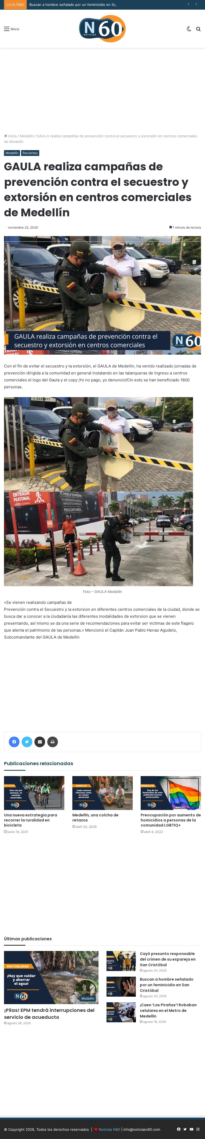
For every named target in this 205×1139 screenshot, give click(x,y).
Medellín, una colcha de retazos (95, 817)
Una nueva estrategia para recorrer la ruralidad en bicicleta (30, 820)
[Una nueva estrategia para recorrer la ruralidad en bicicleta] (34, 793)
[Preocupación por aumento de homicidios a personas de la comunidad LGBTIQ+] (171, 793)
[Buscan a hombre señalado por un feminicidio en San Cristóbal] (121, 987)
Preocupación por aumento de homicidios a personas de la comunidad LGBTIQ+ (171, 820)
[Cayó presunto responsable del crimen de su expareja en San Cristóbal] (121, 961)
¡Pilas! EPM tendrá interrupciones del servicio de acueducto (49, 1013)
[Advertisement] (102, 90)
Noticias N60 (109, 1129)
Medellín (27, 136)
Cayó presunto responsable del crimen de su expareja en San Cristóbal (168, 959)
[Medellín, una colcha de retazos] (102, 793)
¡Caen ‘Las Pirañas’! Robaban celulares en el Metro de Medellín (168, 1010)
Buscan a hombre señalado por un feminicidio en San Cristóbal (81, 4)
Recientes (30, 153)
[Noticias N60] (102, 28)
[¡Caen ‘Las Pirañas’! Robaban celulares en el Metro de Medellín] (121, 1012)
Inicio (12, 136)
